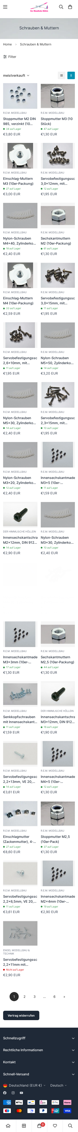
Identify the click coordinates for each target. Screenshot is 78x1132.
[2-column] (71, 75)
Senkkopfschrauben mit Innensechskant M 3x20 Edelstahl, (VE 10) (19, 719)
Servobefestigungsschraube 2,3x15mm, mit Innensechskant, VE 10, (58, 420)
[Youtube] (21, 1093)
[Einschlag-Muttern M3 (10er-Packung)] (20, 156)
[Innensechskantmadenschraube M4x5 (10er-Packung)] (58, 754)
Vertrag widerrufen (21, 1015)
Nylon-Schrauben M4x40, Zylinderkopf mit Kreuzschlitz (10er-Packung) (20, 241)
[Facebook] (4, 1093)
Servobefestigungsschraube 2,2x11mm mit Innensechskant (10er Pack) (20, 962)
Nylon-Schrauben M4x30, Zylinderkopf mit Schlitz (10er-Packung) (20, 600)
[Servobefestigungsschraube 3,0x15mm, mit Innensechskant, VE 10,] (58, 275)
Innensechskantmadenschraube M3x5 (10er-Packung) (58, 480)
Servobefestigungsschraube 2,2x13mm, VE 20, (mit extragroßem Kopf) (20, 779)
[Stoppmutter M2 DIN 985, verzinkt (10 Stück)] (20, 96)
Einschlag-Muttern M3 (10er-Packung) (18, 181)
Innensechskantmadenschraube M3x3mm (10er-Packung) (20, 660)
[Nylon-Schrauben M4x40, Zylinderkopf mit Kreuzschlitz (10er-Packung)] (20, 215)
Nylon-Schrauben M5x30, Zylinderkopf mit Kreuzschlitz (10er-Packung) (20, 420)
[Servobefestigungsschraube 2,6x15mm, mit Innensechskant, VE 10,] (58, 574)
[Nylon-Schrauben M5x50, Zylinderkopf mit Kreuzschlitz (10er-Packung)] (58, 335)
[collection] (24, 1126)
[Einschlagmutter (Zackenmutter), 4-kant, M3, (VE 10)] (20, 813)
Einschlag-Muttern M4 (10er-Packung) (18, 300)
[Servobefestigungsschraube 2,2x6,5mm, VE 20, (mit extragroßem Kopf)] (20, 873)
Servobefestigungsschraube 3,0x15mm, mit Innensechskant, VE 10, (58, 301)
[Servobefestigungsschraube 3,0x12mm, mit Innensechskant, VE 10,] (58, 156)
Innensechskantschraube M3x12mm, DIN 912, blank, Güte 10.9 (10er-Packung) (58, 719)
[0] (70, 7)
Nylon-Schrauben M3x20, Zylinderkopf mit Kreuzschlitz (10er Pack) (20, 480)
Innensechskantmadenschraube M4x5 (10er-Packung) (58, 779)
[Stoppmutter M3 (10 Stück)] (58, 96)
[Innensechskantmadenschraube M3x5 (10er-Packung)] (58, 454)
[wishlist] (55, 1126)
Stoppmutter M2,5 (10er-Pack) (55, 839)
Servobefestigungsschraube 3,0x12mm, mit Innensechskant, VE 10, (58, 181)
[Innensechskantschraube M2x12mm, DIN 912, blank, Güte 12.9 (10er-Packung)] (20, 514)
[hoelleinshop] (39, 7)
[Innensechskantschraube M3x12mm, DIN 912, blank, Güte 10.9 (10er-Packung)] (58, 694)
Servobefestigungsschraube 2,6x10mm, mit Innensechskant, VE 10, (20, 360)
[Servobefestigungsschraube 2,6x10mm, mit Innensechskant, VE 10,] (20, 335)
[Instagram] (13, 1093)
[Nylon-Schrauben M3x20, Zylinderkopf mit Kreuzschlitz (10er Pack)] (20, 454)
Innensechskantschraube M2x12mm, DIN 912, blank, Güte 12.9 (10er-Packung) (20, 540)
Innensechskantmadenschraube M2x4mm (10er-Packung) (58, 899)
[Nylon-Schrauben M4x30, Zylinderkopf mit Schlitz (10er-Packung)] (20, 574)
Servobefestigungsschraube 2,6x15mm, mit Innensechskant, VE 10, (58, 600)
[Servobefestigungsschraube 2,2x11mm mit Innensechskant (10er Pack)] (20, 933)
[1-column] (61, 75)
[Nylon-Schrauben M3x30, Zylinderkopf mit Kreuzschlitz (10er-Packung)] (58, 514)
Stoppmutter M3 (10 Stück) (57, 121)
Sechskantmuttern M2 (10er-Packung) (56, 240)
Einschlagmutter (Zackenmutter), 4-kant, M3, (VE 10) (18, 839)
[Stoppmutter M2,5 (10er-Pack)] (58, 813)
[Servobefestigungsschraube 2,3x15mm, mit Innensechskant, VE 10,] (58, 395)
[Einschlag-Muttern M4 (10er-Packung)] (20, 275)
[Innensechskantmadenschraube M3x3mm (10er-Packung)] (20, 634)
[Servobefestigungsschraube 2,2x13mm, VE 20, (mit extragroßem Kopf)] (20, 754)
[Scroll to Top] (70, 1110)
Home (7, 44)
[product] (8, 1125)
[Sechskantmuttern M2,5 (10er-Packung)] (58, 634)
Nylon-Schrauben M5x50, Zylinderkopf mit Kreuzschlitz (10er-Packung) (57, 360)
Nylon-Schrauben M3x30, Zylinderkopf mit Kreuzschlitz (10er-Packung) (57, 540)
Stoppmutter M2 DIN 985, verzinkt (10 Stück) (19, 121)
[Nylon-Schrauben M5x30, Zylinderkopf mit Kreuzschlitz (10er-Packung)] (20, 395)
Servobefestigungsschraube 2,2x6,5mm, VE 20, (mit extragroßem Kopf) (20, 899)
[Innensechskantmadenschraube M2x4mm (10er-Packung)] (58, 873)
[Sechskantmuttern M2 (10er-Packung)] (58, 215)
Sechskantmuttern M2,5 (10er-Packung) (57, 659)
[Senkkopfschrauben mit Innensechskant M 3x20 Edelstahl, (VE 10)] (20, 694)
